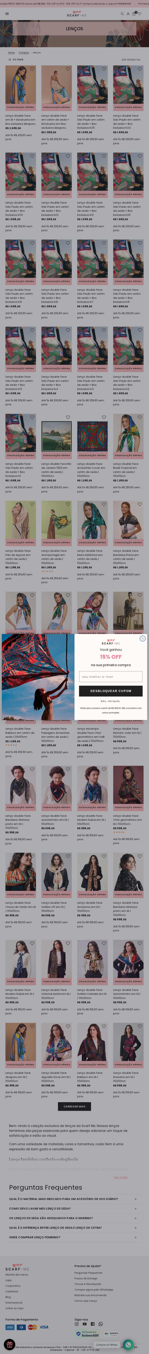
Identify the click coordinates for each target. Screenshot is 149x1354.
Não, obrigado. (111, 701)
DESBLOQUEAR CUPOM (110, 691)
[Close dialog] (142, 638)
